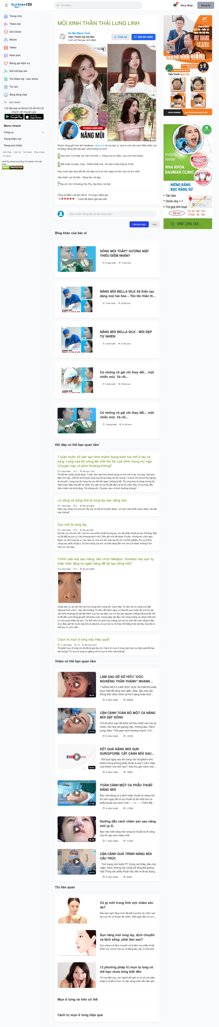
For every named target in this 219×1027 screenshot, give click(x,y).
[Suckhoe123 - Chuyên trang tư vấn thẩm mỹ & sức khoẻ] (21, 4)
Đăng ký (205, 5)
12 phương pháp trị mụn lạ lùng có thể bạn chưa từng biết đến (126, 969)
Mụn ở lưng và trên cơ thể (78, 999)
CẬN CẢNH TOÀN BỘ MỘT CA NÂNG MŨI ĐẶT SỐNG (128, 714)
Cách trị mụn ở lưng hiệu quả (80, 1015)
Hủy (154, 224)
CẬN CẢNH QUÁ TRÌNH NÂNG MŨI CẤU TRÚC (126, 856)
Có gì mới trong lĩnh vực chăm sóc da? (126, 904)
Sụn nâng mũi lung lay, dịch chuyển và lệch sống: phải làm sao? (127, 937)
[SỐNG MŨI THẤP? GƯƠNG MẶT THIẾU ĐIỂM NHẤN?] (77, 259)
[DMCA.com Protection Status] (13, 167)
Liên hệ (17, 152)
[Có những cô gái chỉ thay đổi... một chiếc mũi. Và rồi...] (77, 380)
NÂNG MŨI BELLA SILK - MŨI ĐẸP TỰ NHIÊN (126, 334)
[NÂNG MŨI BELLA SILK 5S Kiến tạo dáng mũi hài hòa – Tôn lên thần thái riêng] (77, 299)
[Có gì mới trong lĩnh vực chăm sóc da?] (77, 910)
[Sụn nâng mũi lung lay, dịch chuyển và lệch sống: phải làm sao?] (77, 943)
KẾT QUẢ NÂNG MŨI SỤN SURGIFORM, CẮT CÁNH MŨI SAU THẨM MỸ (125, 751)
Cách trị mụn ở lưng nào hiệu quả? (84, 639)
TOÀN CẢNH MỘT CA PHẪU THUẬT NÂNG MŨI (126, 787)
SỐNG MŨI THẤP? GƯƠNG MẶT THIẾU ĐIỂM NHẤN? (124, 253)
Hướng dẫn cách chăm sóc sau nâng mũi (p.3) (128, 823)
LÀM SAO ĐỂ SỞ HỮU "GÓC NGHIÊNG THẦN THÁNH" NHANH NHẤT (125, 678)
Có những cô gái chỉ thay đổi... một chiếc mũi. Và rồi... (127, 374)
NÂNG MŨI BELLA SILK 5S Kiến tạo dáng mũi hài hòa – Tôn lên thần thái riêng (128, 293)
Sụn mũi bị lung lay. (72, 524)
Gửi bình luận (139, 224)
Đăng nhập (187, 5)
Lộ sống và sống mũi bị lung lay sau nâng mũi (92, 500)
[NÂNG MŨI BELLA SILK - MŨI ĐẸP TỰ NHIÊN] (77, 340)
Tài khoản (27, 152)
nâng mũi (99, 145)
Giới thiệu (7, 152)
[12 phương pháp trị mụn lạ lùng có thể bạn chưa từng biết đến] (77, 975)
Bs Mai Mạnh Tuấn (79, 33)
